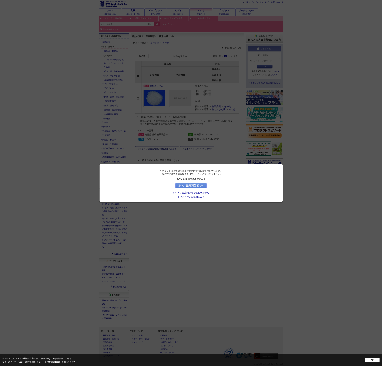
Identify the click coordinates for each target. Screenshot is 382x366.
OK (372, 360)
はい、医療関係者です (191, 185)
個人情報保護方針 (52, 362)
